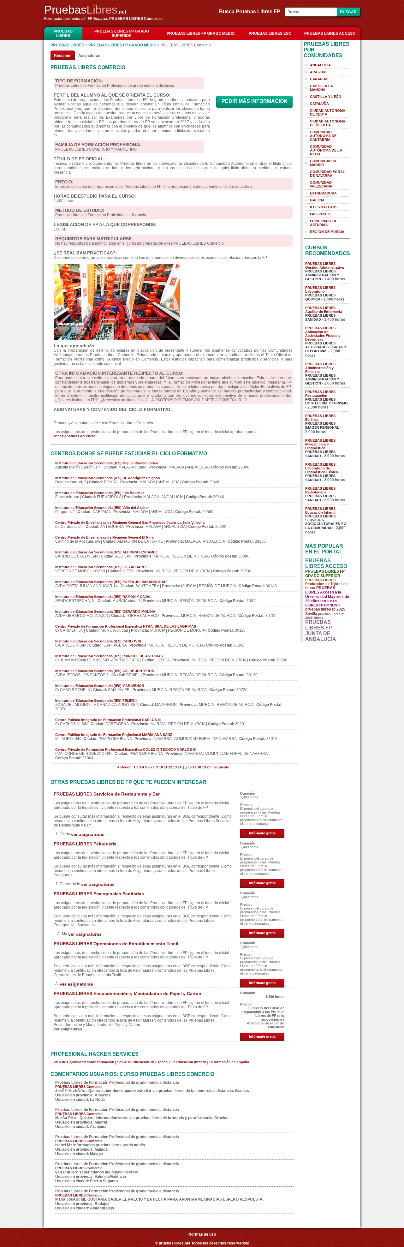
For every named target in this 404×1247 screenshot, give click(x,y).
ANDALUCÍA (320, 65)
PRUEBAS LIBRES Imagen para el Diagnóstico (320, 444)
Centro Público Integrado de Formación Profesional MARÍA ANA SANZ (113, 735)
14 (179, 767)
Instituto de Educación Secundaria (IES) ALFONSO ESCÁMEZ (106, 552)
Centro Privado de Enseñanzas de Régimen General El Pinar (105, 537)
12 (170, 767)
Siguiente (221, 767)
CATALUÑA (319, 103)
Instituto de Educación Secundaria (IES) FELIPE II (96, 700)
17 (194, 767)
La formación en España (229, 1062)
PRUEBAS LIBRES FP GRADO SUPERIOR (121, 33)
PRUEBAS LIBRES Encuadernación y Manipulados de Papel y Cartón (127, 993)
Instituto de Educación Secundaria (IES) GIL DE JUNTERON (104, 671)
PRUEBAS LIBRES (63, 33)
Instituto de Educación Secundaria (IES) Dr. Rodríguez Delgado (107, 478)
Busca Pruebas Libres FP (251, 11)
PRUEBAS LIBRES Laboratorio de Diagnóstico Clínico (321, 468)
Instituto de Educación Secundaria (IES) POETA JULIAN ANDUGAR (111, 582)
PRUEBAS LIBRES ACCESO (329, 33)
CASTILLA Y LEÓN (325, 96)
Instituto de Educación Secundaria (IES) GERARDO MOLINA (105, 611)
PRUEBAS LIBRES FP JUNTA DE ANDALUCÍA (320, 630)
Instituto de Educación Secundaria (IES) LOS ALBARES (101, 567)
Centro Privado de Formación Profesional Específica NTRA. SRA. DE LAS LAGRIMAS (125, 626)
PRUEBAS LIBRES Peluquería (85, 843)
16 (190, 767)
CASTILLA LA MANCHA (321, 88)
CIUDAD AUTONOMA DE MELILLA (327, 123)
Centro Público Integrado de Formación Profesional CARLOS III (108, 720)
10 (161, 767)
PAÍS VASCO (320, 214)
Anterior (124, 767)
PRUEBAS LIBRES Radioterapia (320, 490)
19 (204, 767)
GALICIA (317, 200)
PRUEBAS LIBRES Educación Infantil (320, 510)
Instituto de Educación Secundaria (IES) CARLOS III (98, 641)
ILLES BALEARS (323, 207)
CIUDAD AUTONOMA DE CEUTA (327, 112)
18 (199, 767)
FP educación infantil (188, 1062)
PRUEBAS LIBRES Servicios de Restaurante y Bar (107, 794)
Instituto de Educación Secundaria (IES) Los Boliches (99, 493)
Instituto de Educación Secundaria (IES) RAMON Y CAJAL (103, 597)
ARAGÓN (318, 72)
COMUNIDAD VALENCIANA (321, 184)
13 (175, 767)
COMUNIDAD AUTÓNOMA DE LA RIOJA (326, 150)
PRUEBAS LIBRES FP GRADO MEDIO (201, 33)
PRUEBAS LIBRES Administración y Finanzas (320, 367)
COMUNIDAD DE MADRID (323, 163)
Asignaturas (89, 55)
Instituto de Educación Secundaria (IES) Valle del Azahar (102, 508)
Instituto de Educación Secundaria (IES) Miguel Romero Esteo (106, 463)
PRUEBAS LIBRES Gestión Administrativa (324, 265)
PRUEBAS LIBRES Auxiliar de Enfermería (323, 309)
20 (209, 767)
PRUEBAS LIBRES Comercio (79, 1087)
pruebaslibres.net (174, 1243)
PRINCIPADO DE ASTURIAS (323, 223)
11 (165, 767)
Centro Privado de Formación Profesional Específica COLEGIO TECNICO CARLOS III (125, 749)
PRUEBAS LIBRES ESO (270, 33)
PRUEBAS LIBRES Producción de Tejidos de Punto (326, 584)
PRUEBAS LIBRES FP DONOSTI (322, 603)
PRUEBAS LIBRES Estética (320, 417)
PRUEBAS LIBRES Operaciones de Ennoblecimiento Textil (116, 943)
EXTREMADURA (323, 193)
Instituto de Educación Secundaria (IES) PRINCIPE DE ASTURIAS (109, 656)
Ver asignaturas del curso (75, 436)
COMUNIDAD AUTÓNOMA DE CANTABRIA (323, 135)
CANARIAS (319, 79)
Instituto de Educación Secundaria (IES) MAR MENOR (99, 686)
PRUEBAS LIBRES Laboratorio (320, 289)
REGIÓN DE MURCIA (327, 232)
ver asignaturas (87, 834)
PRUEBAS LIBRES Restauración (320, 393)
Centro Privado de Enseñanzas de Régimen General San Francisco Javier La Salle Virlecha (130, 522)
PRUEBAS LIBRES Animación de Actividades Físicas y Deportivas (322, 333)
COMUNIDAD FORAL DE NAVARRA (327, 173)
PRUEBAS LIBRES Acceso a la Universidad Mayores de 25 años (327, 594)
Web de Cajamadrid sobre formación (84, 1062)
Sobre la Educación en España (142, 1062)
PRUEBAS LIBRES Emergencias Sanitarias (99, 893)
